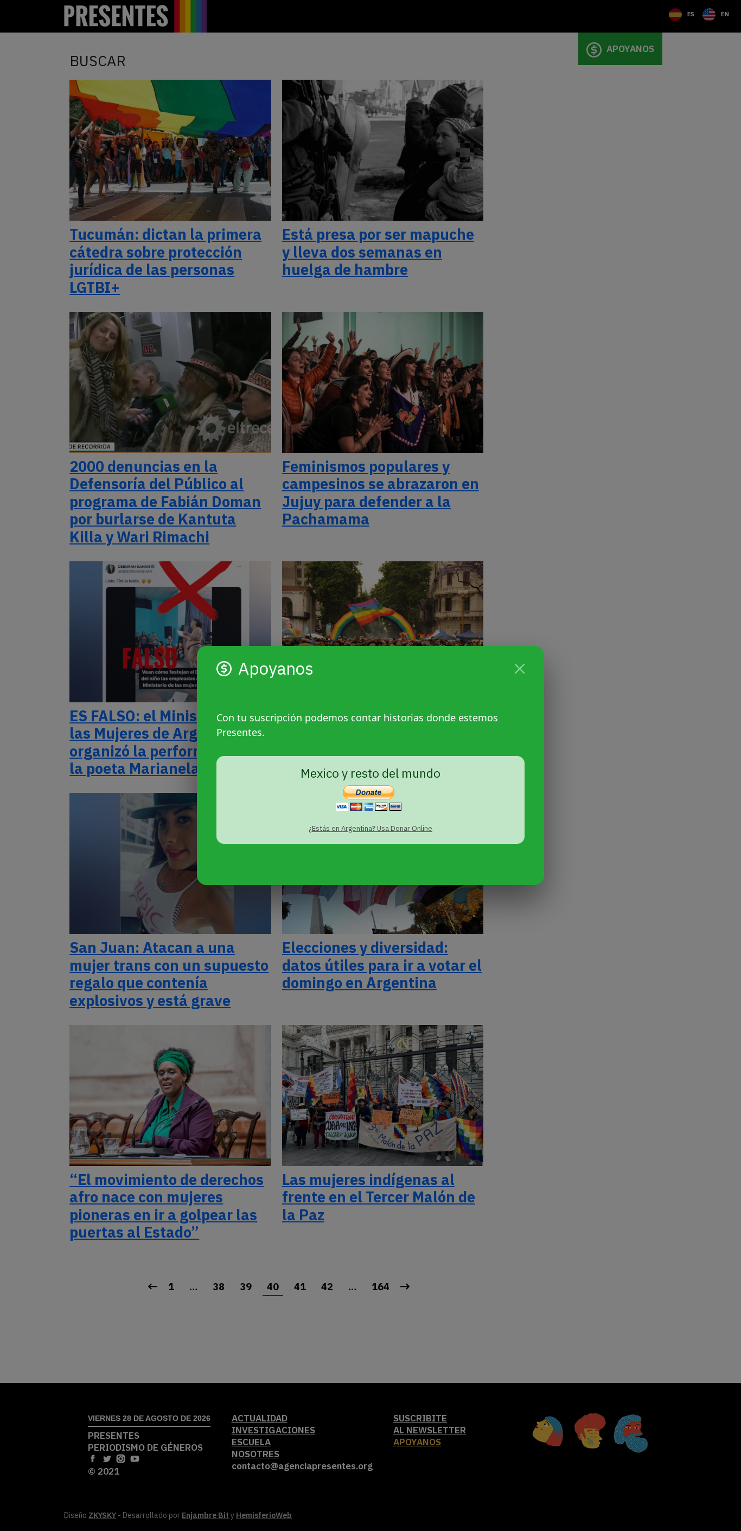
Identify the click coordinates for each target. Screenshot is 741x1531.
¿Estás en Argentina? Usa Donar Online (370, 828)
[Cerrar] (519, 668)
